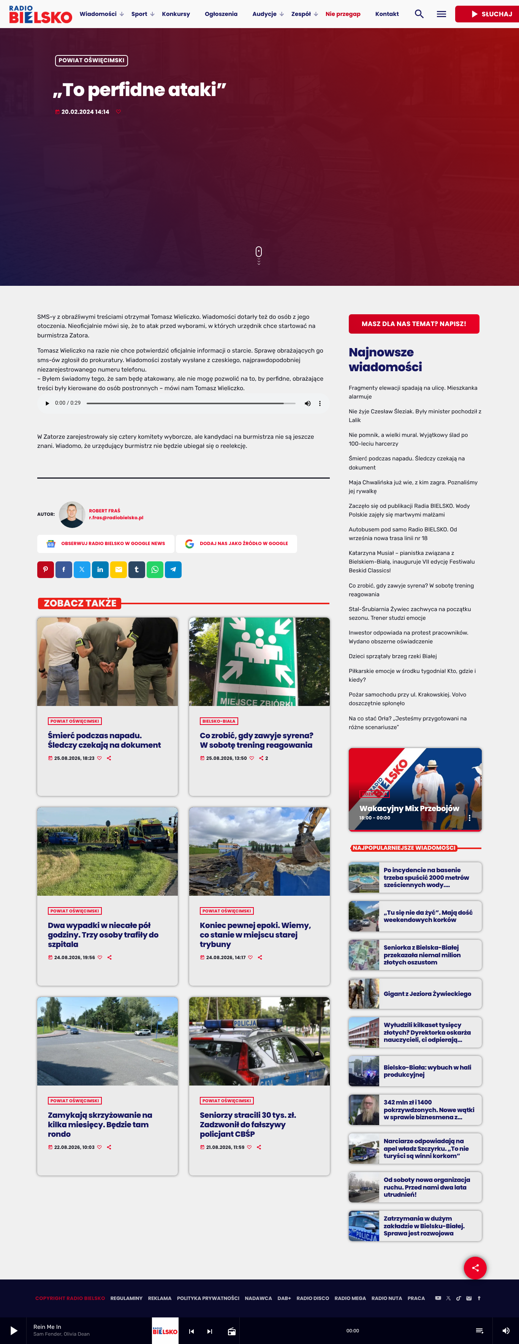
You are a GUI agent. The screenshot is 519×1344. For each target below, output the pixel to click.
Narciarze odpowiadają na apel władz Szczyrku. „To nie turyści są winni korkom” (426, 1148)
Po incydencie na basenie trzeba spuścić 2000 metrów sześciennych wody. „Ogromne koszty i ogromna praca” (427, 885)
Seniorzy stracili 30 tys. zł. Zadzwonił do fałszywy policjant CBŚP (248, 1124)
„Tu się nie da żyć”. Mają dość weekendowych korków (428, 916)
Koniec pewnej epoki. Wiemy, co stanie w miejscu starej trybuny (255, 935)
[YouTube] (438, 1298)
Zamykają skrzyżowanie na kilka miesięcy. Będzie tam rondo (100, 1124)
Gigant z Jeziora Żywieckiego (427, 993)
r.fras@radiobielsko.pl (116, 518)
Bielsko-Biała (219, 721)
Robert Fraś (104, 511)
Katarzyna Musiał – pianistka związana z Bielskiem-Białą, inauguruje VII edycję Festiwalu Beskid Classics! (412, 562)
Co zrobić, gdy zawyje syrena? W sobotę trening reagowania (256, 740)
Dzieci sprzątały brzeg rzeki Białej (393, 656)
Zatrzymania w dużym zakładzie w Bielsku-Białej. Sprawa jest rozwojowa (424, 1225)
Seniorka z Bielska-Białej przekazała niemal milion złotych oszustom (422, 954)
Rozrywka (374, 794)
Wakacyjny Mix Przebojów (409, 808)
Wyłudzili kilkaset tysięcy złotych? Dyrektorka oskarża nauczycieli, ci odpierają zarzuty (427, 1036)
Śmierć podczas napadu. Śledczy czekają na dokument (104, 740)
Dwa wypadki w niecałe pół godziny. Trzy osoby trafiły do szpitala (103, 935)
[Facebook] (479, 1298)
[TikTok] (459, 1298)
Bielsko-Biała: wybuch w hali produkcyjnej (427, 1071)
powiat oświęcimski (92, 61)
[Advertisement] (259, 182)
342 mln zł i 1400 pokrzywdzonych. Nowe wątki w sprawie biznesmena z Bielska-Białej (429, 1113)
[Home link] (40, 14)
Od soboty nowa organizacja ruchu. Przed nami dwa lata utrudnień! (427, 1187)
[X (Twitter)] (448, 1298)
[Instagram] (469, 1298)
